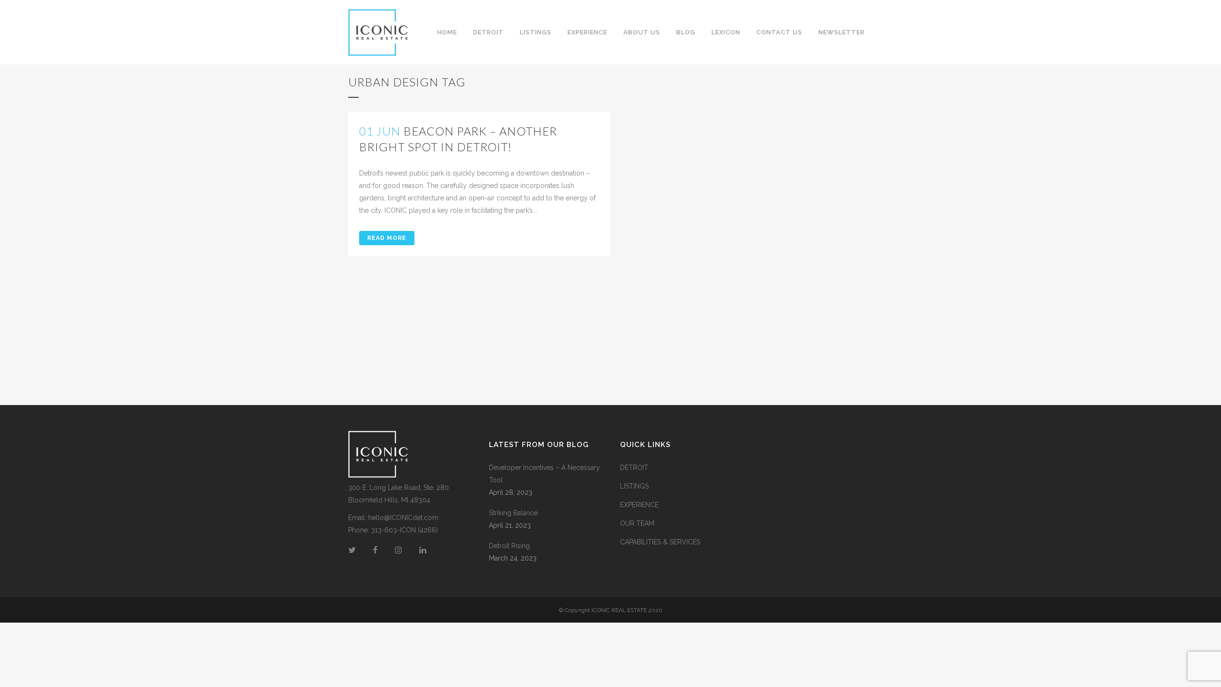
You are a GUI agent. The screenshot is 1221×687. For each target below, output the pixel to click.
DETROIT (634, 467)
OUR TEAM (637, 523)
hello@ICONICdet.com (403, 517)
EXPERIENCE (639, 505)
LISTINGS (634, 486)
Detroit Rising (509, 546)
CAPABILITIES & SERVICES (660, 542)
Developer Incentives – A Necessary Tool (544, 474)
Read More (386, 238)
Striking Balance (513, 513)
